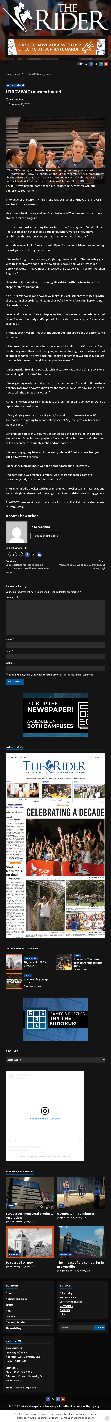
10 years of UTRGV (14, 962)
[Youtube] (106, 64)
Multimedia (31, 958)
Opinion (10, 1316)
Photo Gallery (14, 1328)
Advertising (66, 1293)
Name (10, 639)
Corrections (66, 1305)
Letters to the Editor (71, 1301)
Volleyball (20, 85)
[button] (6, 64)
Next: (82, 565)
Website (10, 662)
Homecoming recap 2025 (14, 981)
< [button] (9, 150)
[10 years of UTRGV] (30, 1242)
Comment (12, 597)
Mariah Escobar (15, 1222)
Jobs (62, 1314)
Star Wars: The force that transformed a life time (64, 962)
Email (9, 651)
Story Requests (68, 1297)
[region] (55, 150)
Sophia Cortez (65, 1218)
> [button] (101, 150)
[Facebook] (91, 64)
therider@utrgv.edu (25, 1387)
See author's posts (46, 535)
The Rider (24, 1156)
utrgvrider (36, 1156)
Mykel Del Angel (15, 1267)
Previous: (27, 567)
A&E (77, 955)
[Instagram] (101, 64)
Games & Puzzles (15, 1322)
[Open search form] (86, 63)
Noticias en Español (17, 1298)
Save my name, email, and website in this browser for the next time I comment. (51, 674)
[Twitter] (96, 64)
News (28, 975)
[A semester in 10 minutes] (81, 1193)
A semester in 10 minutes (76, 1213)
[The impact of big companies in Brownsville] (81, 1242)
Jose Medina (16, 99)
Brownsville (65, 1255)
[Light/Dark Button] (80, 63)
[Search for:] (77, 1327)
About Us (65, 1309)
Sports (10, 85)
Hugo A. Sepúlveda (67, 1271)
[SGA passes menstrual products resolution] (30, 1193)
